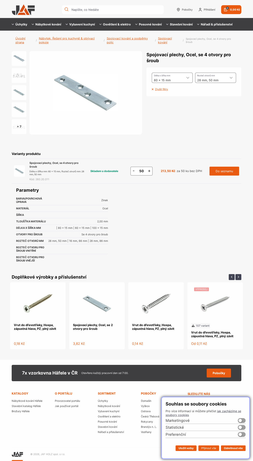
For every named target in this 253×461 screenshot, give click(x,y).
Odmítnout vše (233, 448)
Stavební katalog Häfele (26, 406)
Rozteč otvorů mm (206, 75)
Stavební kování (181, 24)
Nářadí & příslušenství (216, 24)
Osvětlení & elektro (117, 24)
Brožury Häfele (21, 411)
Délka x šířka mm (162, 75)
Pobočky (187, 9)
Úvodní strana (20, 40)
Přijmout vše (208, 448)
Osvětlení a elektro (109, 416)
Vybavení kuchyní (82, 24)
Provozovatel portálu (67, 400)
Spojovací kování (165, 40)
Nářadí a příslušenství (111, 432)
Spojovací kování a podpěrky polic (127, 40)
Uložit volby (186, 448)
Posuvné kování (150, 24)
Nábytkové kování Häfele (27, 400)
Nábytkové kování (48, 24)
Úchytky (21, 24)
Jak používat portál (66, 406)
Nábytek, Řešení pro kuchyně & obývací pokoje (67, 40)
